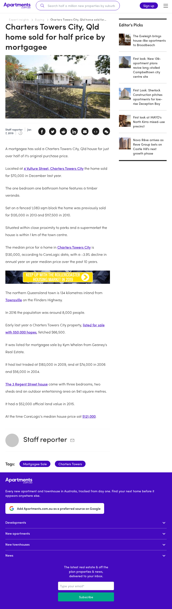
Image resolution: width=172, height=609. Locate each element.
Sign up (148, 5)
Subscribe (86, 597)
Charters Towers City (74, 247)
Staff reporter (45, 439)
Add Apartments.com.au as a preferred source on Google (59, 508)
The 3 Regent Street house (26, 384)
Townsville (13, 299)
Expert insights (19, 19)
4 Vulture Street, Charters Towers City (54, 168)
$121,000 (89, 416)
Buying (39, 19)
